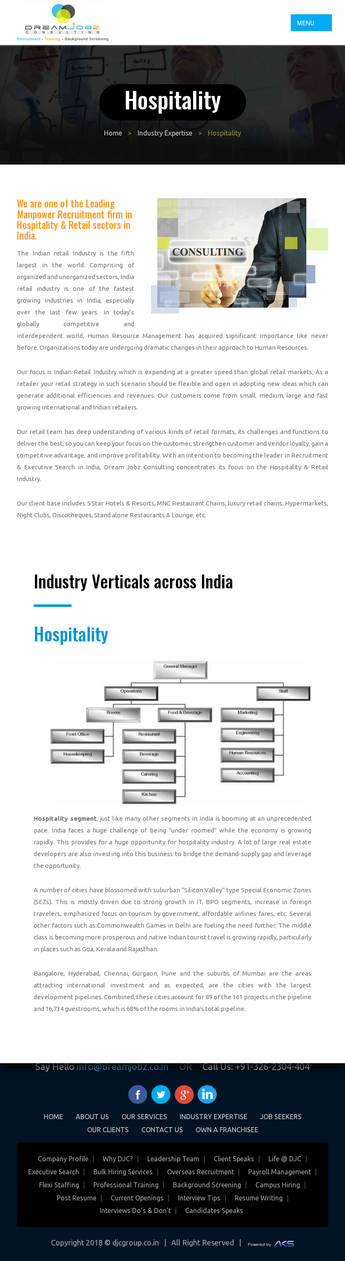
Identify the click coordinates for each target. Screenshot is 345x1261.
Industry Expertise (165, 133)
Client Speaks (234, 1159)
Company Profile (63, 1159)
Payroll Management (279, 1172)
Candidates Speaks (214, 1210)
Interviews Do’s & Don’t (135, 1210)
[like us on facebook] (137, 1093)
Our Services (144, 1116)
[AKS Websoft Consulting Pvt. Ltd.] (271, 1242)
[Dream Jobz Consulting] (63, 21)
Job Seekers (281, 1116)
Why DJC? (118, 1159)
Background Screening (207, 1185)
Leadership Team (173, 1159)
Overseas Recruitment (200, 1172)
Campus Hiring (277, 1185)
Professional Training (126, 1185)
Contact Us (162, 1129)
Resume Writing (259, 1198)
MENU (305, 23)
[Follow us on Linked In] (207, 1093)
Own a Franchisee (227, 1129)
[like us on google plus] (184, 1093)
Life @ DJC (284, 1159)
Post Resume (76, 1198)
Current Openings (137, 1198)
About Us (92, 1116)
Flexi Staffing (59, 1185)
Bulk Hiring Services (123, 1172)
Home (113, 133)
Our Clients (108, 1129)
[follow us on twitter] (160, 1093)
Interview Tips (199, 1198)
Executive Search (53, 1172)
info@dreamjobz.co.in (123, 1066)
